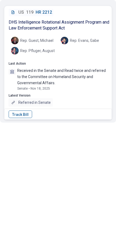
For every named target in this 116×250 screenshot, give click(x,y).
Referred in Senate (34, 102)
